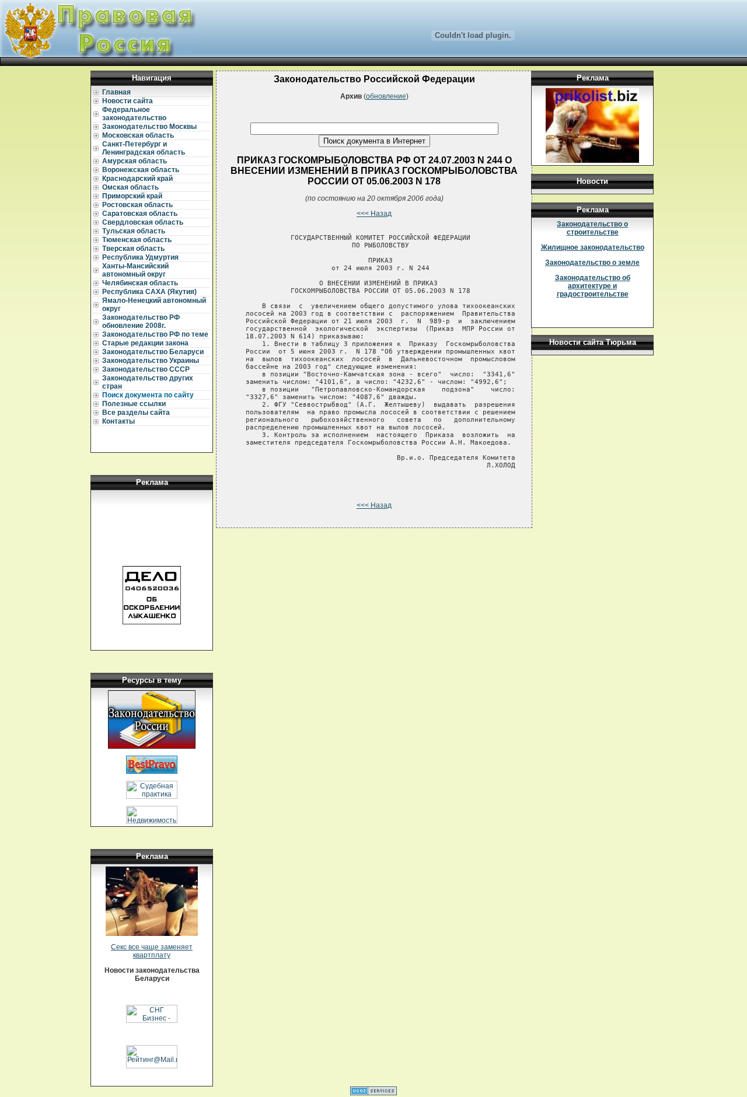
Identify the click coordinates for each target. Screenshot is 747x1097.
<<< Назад (374, 213)
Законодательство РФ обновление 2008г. (141, 321)
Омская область (130, 187)
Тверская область (133, 248)
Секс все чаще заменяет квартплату (152, 951)
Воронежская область (140, 170)
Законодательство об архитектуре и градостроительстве (592, 286)
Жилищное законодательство (592, 247)
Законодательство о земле (592, 262)
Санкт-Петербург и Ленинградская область (143, 148)
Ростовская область (137, 205)
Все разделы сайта (136, 412)
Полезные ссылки (134, 404)
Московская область (138, 135)
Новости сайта (127, 101)
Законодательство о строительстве (592, 228)
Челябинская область (140, 283)
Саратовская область (139, 213)
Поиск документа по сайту (148, 395)
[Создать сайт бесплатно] (373, 1093)
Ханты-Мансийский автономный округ (135, 270)
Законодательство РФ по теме (155, 334)
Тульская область (133, 231)
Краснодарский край (137, 178)
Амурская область (134, 161)
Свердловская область (142, 222)
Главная (116, 92)
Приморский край (132, 196)
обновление (386, 96)
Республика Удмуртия (140, 257)
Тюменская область (137, 240)
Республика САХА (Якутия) (149, 292)
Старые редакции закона (145, 343)
